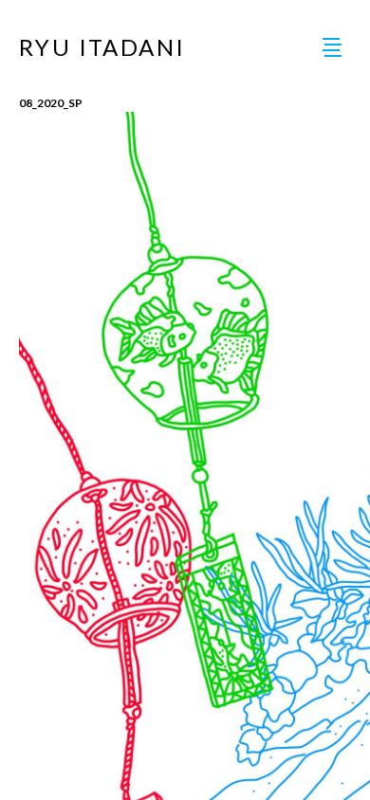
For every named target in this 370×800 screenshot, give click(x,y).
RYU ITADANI (102, 47)
